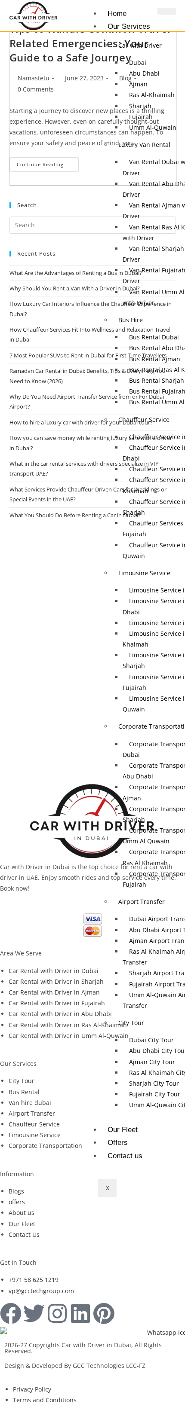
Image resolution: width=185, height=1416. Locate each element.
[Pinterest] (103, 1313)
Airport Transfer (141, 901)
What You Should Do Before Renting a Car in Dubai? (75, 515)
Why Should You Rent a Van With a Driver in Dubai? (74, 288)
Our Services (129, 26)
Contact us (125, 1156)
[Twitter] (34, 1313)
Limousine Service (144, 573)
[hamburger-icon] (166, 11)
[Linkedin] (80, 1313)
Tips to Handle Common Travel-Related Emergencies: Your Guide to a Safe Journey (91, 42)
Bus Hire (130, 320)
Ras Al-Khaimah (152, 95)
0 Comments (36, 89)
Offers (118, 1142)
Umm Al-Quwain (152, 127)
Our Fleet (123, 1130)
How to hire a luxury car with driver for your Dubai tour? (81, 422)
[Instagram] (57, 1313)
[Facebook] (11, 1313)
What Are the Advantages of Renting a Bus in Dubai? (75, 273)
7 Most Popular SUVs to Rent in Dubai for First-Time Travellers (87, 355)
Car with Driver (140, 45)
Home (117, 13)
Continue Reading (48, 162)
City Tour (131, 1023)
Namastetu (33, 78)
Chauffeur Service (144, 419)
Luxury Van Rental (144, 144)
